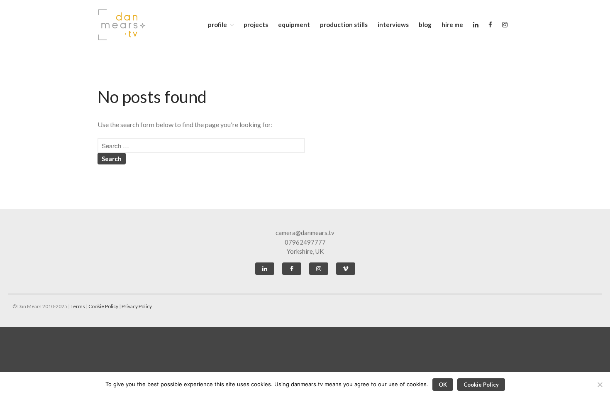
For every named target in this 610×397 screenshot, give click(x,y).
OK (443, 384)
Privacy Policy (137, 306)
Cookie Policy (103, 306)
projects (256, 24)
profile (217, 24)
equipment (294, 24)
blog (425, 24)
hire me (452, 24)
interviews (393, 24)
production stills (344, 24)
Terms (78, 306)
